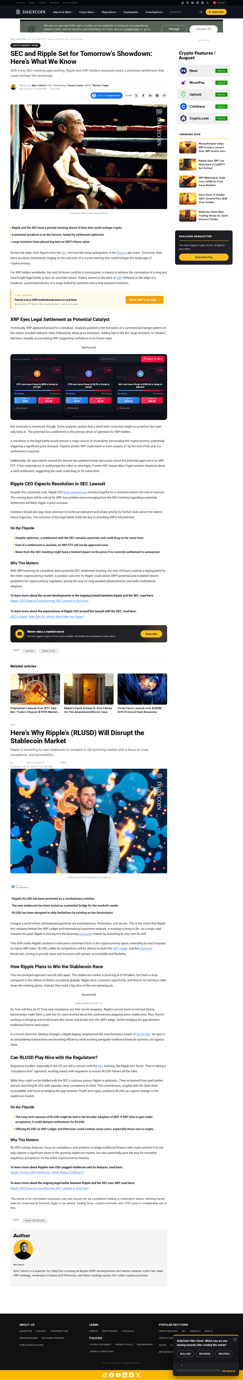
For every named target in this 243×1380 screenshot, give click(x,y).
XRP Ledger (120, 948)
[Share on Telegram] (157, 95)
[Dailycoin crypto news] (30, 12)
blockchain (143, 1034)
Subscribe (218, 12)
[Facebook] (187, 2)
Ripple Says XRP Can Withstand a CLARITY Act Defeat (212, 164)
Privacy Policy (124, 1344)
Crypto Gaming (168, 1338)
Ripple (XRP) (21, 39)
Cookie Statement (100, 1344)
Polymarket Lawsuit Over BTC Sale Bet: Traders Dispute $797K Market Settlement (34, 712)
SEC (64, 253)
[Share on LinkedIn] (150, 95)
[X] (207, 2)
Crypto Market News (25, 45)
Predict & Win (153, 359)
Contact (42, 2)
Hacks (162, 1345)
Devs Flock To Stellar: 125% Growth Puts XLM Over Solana (213, 198)
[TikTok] (182, 2)
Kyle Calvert (39, 85)
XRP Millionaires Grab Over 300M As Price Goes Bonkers (212, 181)
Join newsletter (70, 2)
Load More (88, 1300)
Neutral (224, 1353)
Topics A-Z (128, 1331)
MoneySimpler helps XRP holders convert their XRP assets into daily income (212, 147)
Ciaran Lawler (75, 85)
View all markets (44, 359)
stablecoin (85, 934)
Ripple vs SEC (49, 651)
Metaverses (166, 1352)
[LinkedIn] (197, 2)
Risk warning (145, 1344)
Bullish (185, 1353)
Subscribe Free (204, 257)
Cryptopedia (110, 1331)
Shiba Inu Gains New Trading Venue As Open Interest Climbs (213, 215)
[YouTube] (192, 2)
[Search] (201, 12)
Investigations (168, 1331)
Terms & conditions (101, 1351)
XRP (119, 278)
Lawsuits (29, 651)
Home (12, 39)
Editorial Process (53, 1338)
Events (32, 2)
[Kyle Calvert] (13, 86)
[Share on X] (136, 95)
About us (20, 2)
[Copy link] (164, 95)
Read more (19, 1281)
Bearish (204, 1353)
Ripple (121, 253)
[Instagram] (202, 2)
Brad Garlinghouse (75, 492)
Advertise (54, 2)
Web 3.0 (208, 1331)
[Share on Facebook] (143, 95)
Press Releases (29, 1338)
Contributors (59, 1331)
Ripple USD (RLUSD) (34, 1220)
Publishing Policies (31, 1345)
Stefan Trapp (100, 85)
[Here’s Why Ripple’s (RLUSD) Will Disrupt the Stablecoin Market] (24, 1258)
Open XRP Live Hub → (144, 300)
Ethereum (145, 948)
